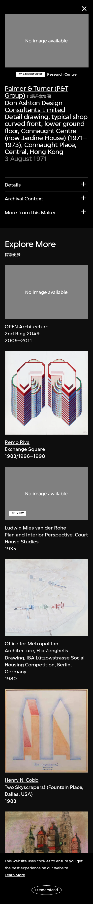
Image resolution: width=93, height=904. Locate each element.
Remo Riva (17, 442)
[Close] (84, 8)
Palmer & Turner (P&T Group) (36, 92)
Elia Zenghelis (52, 651)
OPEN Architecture (27, 327)
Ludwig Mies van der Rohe (35, 528)
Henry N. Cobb (21, 780)
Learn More (15, 875)
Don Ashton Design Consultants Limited (35, 106)
